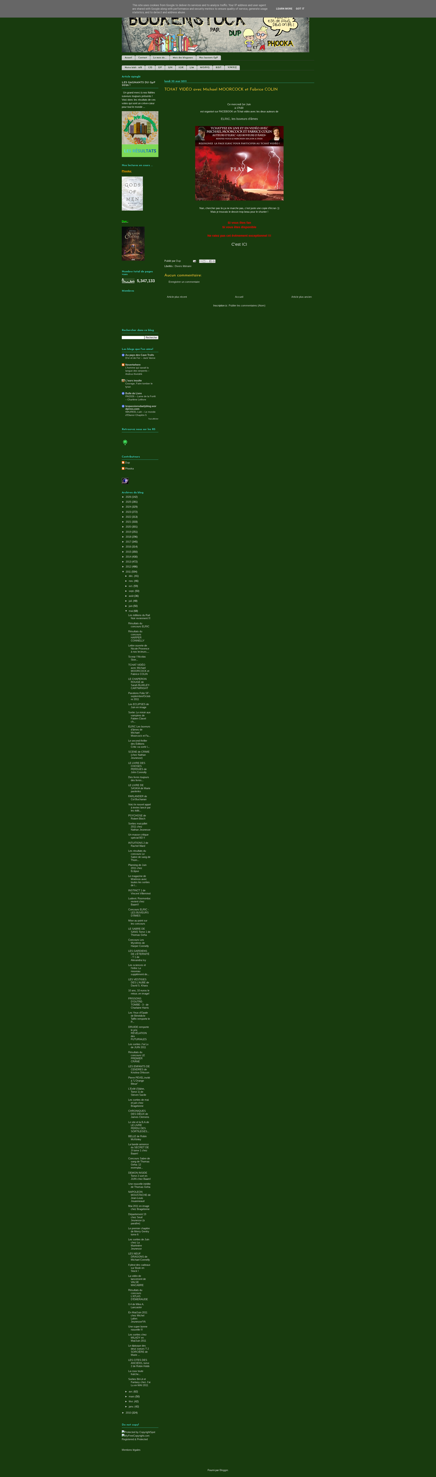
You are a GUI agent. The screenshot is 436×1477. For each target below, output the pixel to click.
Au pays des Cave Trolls (139, 354)
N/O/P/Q (204, 68)
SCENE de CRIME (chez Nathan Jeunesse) (139, 754)
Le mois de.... (160, 58)
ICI (244, 244)
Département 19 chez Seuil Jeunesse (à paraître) (137, 1219)
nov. (131, 580)
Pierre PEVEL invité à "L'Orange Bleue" (139, 1080)
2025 (129, 501)
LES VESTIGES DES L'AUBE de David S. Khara (138, 982)
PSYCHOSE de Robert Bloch (137, 817)
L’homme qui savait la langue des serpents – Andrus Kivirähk (137, 370)
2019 (129, 531)
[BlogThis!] (204, 261)
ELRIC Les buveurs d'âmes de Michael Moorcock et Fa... (139, 731)
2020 (129, 526)
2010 (129, 1412)
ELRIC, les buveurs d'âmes (239, 119)
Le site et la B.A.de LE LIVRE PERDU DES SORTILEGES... (138, 1127)
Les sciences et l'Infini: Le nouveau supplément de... (138, 970)
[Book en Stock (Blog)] (125, 446)
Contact (142, 58)
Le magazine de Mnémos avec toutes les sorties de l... (139, 881)
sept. (132, 590)
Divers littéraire (183, 266)
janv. (132, 1406)
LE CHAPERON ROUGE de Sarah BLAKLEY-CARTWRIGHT (139, 683)
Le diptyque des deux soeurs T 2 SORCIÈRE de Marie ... (138, 1350)
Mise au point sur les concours (137, 922)
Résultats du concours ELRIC (138, 625)
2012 (129, 566)
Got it (300, 8)
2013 (129, 561)
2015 (129, 551)
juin (131, 605)
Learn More (284, 8)
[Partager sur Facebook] (210, 261)
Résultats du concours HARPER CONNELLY (136, 636)
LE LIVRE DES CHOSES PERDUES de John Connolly (137, 768)
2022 (129, 516)
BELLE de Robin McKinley (137, 1138)
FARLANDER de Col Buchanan (137, 798)
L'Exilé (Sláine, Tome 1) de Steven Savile (137, 1091)
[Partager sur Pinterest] (213, 261)
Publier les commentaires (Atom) (247, 305)
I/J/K (181, 68)
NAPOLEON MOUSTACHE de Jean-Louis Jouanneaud (139, 1196)
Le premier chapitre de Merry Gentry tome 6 (139, 1231)
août (131, 595)
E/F (160, 68)
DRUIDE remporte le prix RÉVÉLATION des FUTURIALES (138, 1033)
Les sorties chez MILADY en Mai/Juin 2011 (137, 1337)
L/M (192, 68)
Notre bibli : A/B (133, 68)
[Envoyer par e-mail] (201, 261)
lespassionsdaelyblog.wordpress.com (140, 407)
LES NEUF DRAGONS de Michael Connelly (139, 1256)
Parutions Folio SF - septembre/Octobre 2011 (139, 696)
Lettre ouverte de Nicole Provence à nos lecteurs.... (138, 648)
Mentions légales (131, 1449)
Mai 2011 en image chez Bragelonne (139, 1207)
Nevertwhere (133, 364)
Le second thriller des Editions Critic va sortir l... (139, 743)
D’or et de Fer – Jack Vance (140, 358)
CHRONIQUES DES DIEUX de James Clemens (138, 1113)
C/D (150, 68)
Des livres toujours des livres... (138, 779)
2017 (129, 541)
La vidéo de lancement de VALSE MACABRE (137, 1280)
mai (131, 610)
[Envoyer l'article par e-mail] (194, 260)
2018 (129, 536)
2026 (129, 496)
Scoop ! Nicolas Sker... (137, 658)
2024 (129, 506)
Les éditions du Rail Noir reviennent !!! (139, 617)
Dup (127, 462)
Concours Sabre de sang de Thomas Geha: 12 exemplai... (139, 1163)
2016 (129, 546)
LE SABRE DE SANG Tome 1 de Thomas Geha (139, 931)
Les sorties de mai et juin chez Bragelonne (138, 1102)
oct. (131, 586)
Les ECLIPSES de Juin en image (138, 706)
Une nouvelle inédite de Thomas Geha (139, 1185)
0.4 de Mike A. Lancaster (136, 1306)
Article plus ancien (301, 296)
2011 (128, 571)
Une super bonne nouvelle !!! (137, 1328)
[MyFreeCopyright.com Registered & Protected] (140, 1439)
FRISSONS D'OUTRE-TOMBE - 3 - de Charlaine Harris (138, 1003)
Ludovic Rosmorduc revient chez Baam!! (139, 901)
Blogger (224, 1470)
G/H (170, 68)
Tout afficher (153, 419)
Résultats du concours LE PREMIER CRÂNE (136, 1057)
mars (132, 1396)
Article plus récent (177, 296)
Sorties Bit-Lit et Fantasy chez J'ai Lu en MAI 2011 (139, 1382)
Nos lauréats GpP (208, 58)
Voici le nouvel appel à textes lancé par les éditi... (139, 807)
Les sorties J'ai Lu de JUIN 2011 (138, 1046)
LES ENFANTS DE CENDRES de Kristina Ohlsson (139, 1069)
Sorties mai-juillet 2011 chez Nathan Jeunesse (139, 826)
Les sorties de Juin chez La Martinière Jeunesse (138, 1244)
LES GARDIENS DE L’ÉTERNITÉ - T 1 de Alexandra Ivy (138, 955)
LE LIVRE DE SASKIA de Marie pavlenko (139, 788)
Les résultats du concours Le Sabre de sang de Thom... (139, 855)
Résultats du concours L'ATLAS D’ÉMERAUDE (138, 1295)
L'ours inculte (133, 380)
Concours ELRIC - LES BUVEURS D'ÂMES (138, 912)
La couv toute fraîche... (135, 1373)
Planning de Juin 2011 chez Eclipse (137, 868)
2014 (129, 556)
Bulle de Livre (133, 393)
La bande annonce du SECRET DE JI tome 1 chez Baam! (138, 1149)
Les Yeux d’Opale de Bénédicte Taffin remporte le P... (139, 1017)
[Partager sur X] (207, 261)
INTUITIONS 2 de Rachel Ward (138, 844)
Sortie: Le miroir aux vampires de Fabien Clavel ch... (139, 717)
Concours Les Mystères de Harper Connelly (138, 942)
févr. (131, 1401)
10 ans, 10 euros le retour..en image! (138, 992)
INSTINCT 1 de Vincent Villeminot (139, 892)
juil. (131, 600)
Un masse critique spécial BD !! (138, 836)
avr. (131, 1391)
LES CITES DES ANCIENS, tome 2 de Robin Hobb (138, 1363)
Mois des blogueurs (183, 58)
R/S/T (218, 68)
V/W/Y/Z (232, 68)
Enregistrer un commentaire (184, 281)
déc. (131, 575)
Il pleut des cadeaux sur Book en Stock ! (139, 1267)
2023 (129, 511)
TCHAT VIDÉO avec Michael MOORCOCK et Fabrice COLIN (138, 669)
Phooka (129, 468)
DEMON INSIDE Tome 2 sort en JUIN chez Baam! (139, 1175)
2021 (129, 521)
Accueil (128, 58)
